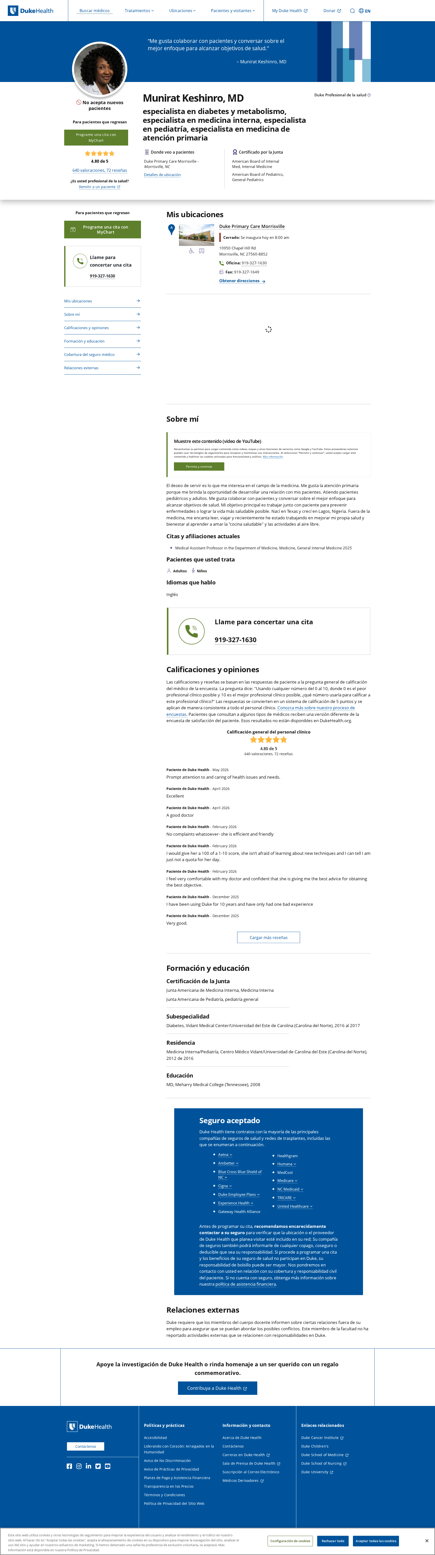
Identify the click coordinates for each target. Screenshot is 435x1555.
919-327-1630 (236, 640)
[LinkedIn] (89, 1467)
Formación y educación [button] (84, 341)
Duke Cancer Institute (320, 1437)
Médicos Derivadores (241, 1480)
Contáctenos (85, 1446)
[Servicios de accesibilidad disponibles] (192, 252)
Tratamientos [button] (137, 10)
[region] (217, 1541)
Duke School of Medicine (322, 1454)
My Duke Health (287, 10)
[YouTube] (109, 1467)
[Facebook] (70, 1467)
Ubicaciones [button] (180, 10)
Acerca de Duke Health (242, 1437)
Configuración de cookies (290, 1541)
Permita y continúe (199, 466)
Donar (329, 10)
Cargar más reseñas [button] (269, 937)
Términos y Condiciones (164, 1494)
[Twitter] (99, 1467)
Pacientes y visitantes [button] (231, 10)
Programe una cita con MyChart (96, 137)
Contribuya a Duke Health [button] (214, 1388)
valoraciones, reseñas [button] (99, 170)
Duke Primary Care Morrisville (252, 226)
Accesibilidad (155, 1437)
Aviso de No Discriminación (167, 1460)
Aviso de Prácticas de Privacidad (171, 1469)
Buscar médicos (95, 10)
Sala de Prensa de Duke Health (249, 1463)
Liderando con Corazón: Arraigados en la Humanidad (179, 1449)
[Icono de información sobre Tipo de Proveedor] (369, 95)
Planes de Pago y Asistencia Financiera (177, 1477)
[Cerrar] (426, 1540)
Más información (273, 456)
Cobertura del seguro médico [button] (89, 354)
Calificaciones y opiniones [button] (86, 327)
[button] (365, 11)
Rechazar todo (333, 1541)
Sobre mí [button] (72, 314)
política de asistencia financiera (245, 1284)
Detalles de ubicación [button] (162, 174)
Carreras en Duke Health (244, 1454)
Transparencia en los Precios (169, 1486)
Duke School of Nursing (321, 1463)
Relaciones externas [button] (81, 367)
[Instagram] (80, 1467)
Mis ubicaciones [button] (78, 300)
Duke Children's (315, 1446)
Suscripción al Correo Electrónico (251, 1471)
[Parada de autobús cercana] (202, 252)
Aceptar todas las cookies (376, 1541)
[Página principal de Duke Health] (38, 10)
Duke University (314, 1471)
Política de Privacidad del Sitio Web (174, 1503)
